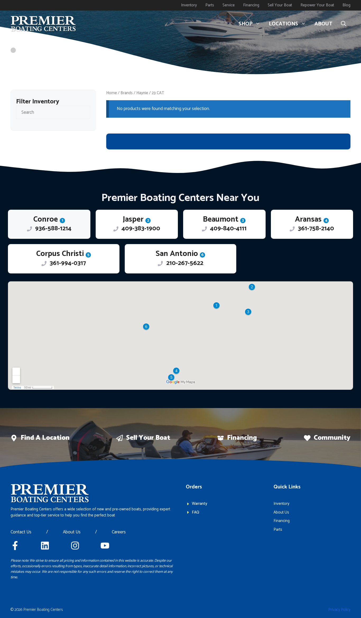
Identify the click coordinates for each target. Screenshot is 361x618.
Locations (283, 24)
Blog (346, 5)
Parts (209, 5)
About (323, 24)
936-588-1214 (53, 228)
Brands (127, 93)
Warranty (199, 503)
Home (111, 93)
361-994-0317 (68, 263)
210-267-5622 (184, 263)
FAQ (195, 512)
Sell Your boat (148, 437)
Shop (245, 24)
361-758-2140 (316, 228)
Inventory (189, 5)
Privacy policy (339, 609)
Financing (251, 5)
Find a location (45, 437)
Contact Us (21, 532)
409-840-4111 (228, 228)
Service (229, 5)
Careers (119, 532)
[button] (343, 24)
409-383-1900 (141, 228)
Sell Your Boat (280, 5)
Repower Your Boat (317, 5)
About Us (72, 532)
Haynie (142, 93)
